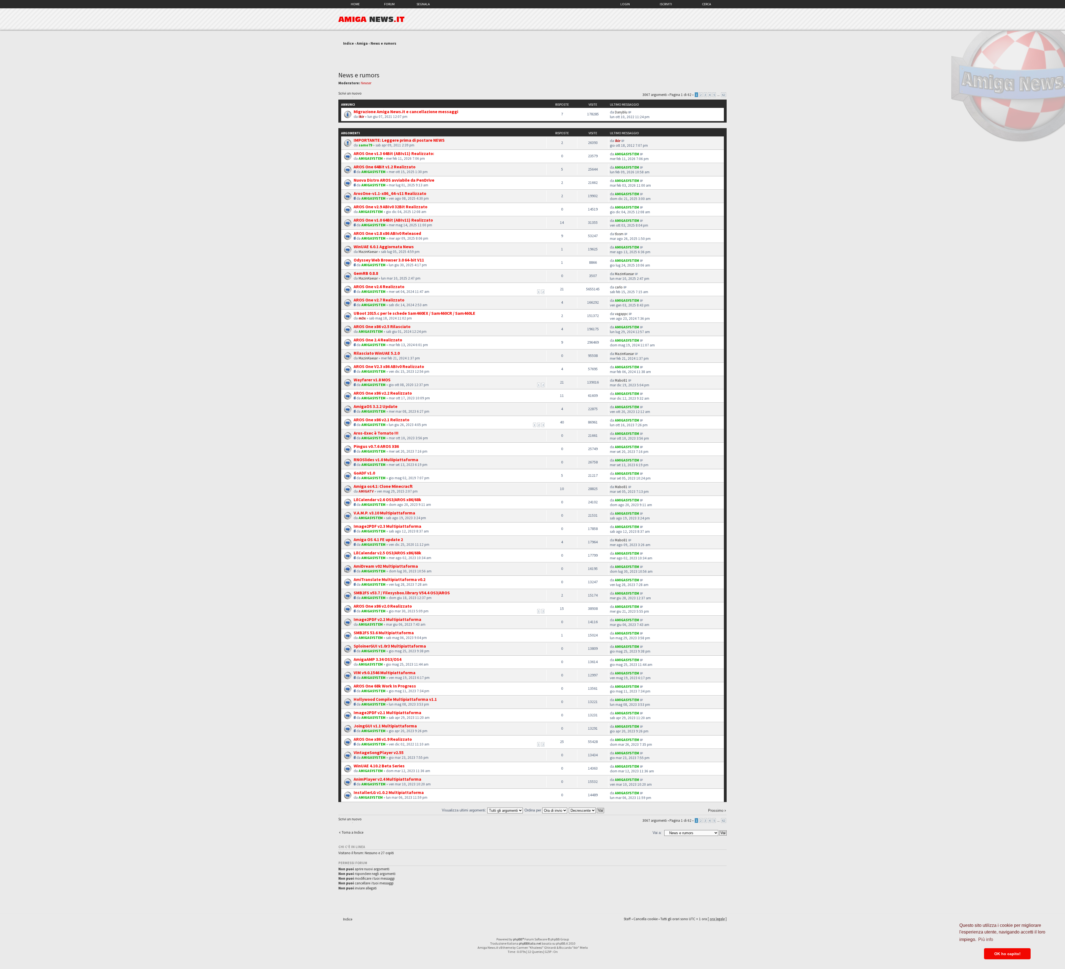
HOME (355, 4)
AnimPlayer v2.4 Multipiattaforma (387, 779)
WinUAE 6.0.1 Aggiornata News (384, 246)
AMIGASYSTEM (371, 158)
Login (625, 4)
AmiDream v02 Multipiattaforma (386, 566)
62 (723, 95)
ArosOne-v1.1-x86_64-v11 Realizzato (390, 193)
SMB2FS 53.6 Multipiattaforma (384, 632)
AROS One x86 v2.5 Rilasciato (382, 326)
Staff (627, 919)
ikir (361, 116)
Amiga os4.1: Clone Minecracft (383, 486)
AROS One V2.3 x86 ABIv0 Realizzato (389, 366)
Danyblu (621, 112)
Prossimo (715, 810)
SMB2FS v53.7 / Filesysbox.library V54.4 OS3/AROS (402, 592)
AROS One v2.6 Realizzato (379, 286)
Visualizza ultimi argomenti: (464, 810)
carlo (619, 287)
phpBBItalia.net (530, 943)
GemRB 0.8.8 (366, 273)
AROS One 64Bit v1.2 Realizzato (384, 166)
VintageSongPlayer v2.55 (379, 752)
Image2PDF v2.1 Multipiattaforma (387, 712)
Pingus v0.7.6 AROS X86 (376, 446)
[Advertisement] (532, 56)
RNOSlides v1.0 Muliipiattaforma (386, 459)
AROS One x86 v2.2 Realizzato (383, 393)
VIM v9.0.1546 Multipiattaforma (384, 672)
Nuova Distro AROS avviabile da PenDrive (394, 180)
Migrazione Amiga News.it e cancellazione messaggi (406, 111)
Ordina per (533, 810)
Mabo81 (621, 380)
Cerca (706, 4)
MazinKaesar (368, 251)
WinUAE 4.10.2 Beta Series (379, 765)
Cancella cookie (645, 919)
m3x (362, 318)
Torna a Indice (352, 832)
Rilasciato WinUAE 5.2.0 (377, 353)
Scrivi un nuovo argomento (350, 94)
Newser (366, 83)
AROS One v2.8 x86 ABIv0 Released (387, 233)
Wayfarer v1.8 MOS (372, 379)
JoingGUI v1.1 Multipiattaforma (385, 726)
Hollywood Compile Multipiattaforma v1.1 (395, 699)
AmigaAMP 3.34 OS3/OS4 (377, 659)
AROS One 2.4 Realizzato (378, 340)
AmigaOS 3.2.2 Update (375, 406)
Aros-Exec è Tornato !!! (376, 433)
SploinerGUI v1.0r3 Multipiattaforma (390, 646)
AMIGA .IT (371, 19)
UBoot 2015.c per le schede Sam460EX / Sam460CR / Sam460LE (414, 313)
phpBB (517, 939)
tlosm (619, 234)
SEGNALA (423, 4)
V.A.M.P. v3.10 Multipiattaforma (384, 513)
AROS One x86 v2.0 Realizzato (383, 606)
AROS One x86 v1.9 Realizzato (383, 739)
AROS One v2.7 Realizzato (379, 300)
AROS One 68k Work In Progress (385, 686)
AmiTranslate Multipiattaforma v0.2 (389, 579)
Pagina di (680, 94)
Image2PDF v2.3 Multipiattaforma (387, 526)
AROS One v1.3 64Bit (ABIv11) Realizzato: (394, 153)
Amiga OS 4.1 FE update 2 (378, 539)
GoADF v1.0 (364, 473)
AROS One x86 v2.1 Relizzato (381, 419)
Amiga (362, 43)
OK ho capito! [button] (1007, 954)
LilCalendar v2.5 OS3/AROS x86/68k (387, 552)
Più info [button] (985, 939)
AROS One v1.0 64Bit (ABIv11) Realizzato (393, 220)
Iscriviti (666, 4)
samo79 (365, 145)
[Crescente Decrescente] (587, 810)
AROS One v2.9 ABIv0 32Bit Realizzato (390, 206)
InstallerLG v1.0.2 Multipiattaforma (389, 792)
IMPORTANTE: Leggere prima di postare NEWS (399, 140)
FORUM (389, 4)
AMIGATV (366, 491)
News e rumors (383, 43)
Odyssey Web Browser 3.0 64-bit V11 (389, 260)
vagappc (621, 313)
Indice (348, 43)
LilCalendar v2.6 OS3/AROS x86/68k (387, 499)
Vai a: (657, 833)
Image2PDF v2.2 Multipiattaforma (387, 619)
